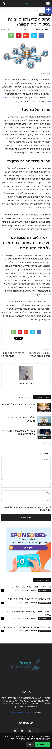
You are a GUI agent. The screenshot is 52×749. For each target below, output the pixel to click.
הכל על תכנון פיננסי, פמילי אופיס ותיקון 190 (29, 599)
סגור (30, 744)
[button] (48, 10)
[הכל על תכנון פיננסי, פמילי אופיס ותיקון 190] (44, 421)
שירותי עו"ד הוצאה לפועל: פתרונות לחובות (30, 586)
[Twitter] (22, 731)
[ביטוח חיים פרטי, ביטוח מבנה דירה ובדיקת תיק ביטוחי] (44, 434)
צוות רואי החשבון (42, 29)
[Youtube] (15, 731)
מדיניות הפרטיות (18, 739)
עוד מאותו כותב (25, 397)
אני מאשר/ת (42, 744)
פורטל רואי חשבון (45, 15)
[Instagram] (30, 731)
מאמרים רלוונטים (42, 397)
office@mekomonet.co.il (22, 712)
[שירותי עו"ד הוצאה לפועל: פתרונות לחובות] (44, 407)
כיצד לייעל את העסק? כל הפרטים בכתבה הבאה (40, 354)
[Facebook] (37, 731)
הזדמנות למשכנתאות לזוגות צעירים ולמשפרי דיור (27, 627)
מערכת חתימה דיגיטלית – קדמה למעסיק (12, 354)
